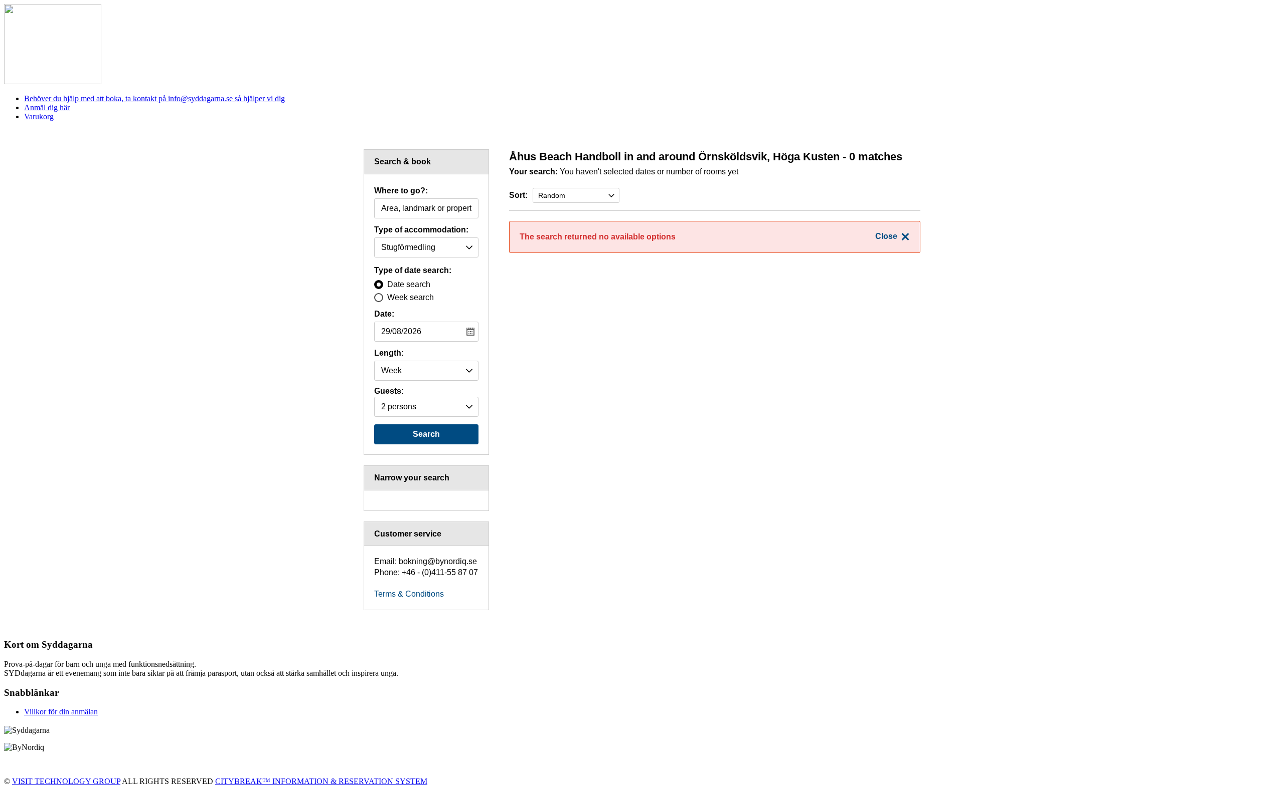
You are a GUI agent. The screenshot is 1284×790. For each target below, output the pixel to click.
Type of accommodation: (421, 230)
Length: (389, 353)
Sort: (518, 195)
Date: (384, 314)
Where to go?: (401, 191)
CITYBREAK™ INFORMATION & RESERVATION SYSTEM (321, 781)
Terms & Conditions (409, 594)
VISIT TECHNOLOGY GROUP (66, 781)
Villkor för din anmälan (61, 711)
